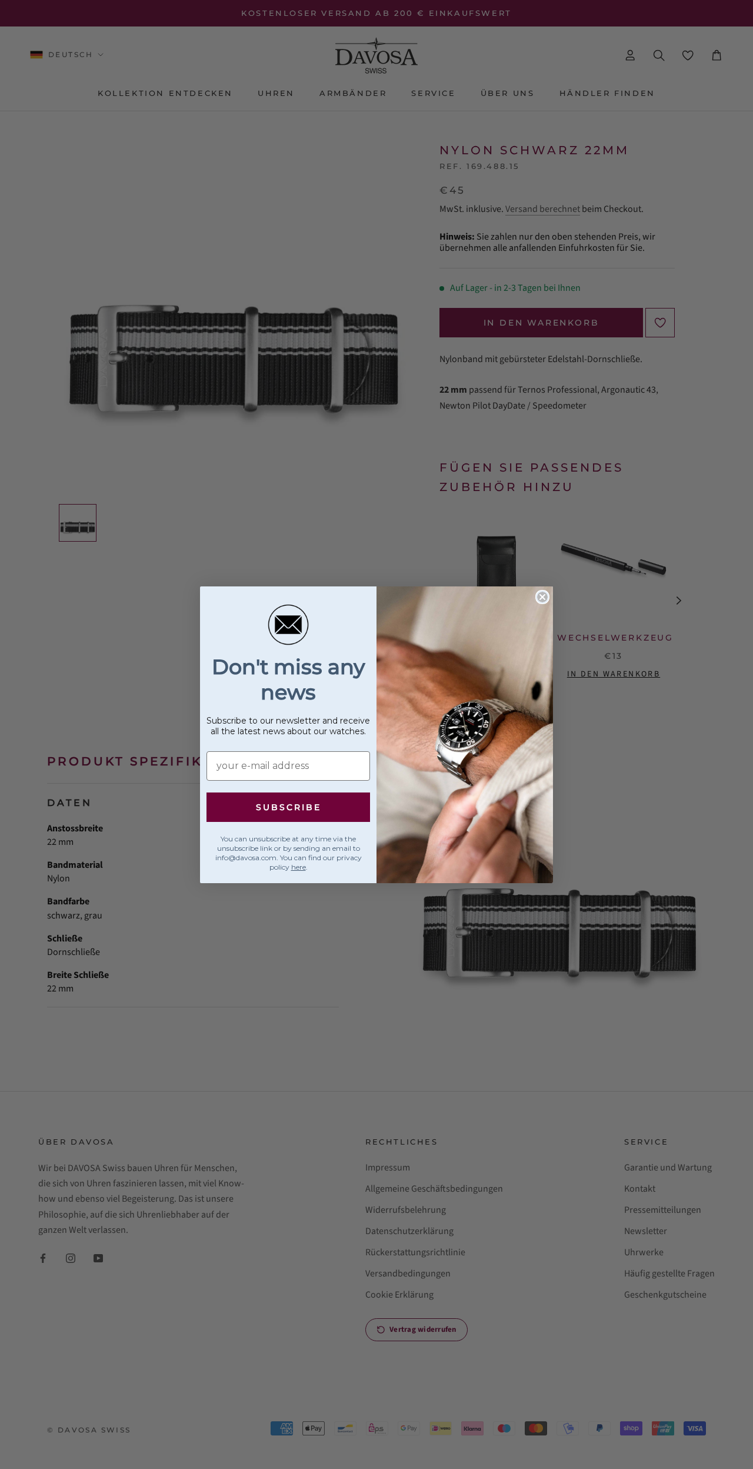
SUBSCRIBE (288, 807)
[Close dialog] (542, 597)
